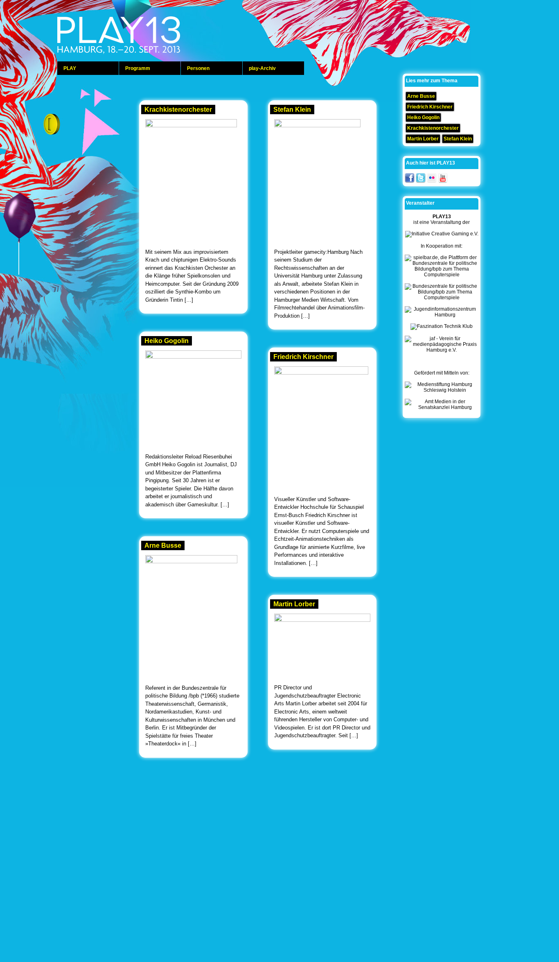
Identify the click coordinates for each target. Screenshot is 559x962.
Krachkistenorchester (178, 109)
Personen (198, 68)
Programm (137, 68)
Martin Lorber (294, 604)
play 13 (139, 36)
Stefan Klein (292, 109)
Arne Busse (162, 545)
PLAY (69, 68)
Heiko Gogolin (166, 340)
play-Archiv (262, 68)
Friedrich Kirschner (303, 356)
